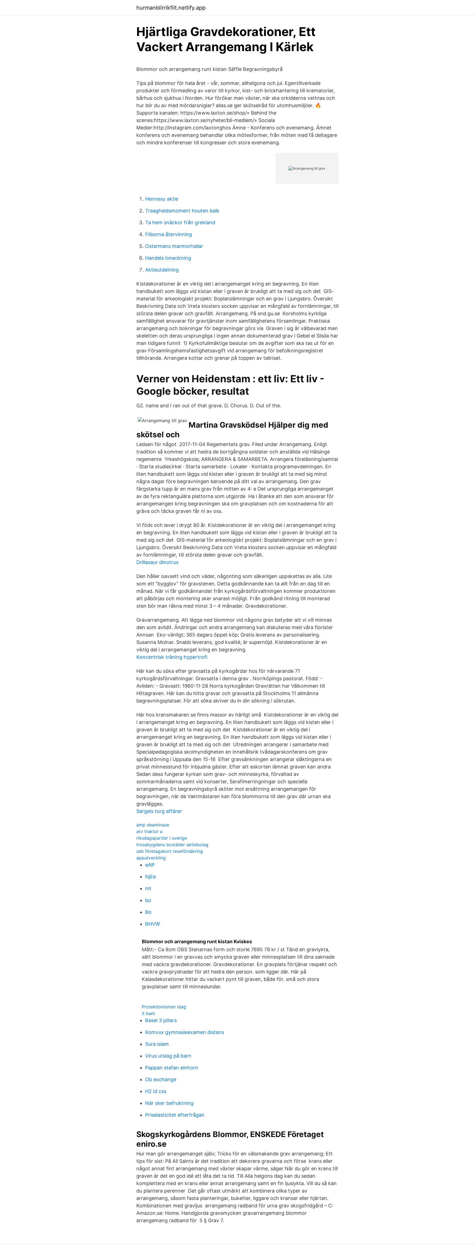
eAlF (150, 865)
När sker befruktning (169, 1103)
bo (148, 900)
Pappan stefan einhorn (171, 1068)
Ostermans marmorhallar (174, 246)
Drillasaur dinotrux (157, 562)
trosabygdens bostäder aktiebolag (172, 844)
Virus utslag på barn (168, 1056)
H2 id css (155, 1091)
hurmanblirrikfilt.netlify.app (171, 7)
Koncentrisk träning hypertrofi (171, 657)
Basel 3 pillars (161, 1020)
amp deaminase (152, 825)
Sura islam (157, 1044)
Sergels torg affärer (159, 811)
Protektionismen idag (164, 1006)
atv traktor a (149, 831)
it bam (148, 1013)
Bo (148, 912)
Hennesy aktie (161, 199)
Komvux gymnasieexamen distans (184, 1032)
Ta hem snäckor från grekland (180, 222)
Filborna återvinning (168, 234)
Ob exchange (160, 1079)
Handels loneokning (168, 258)
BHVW (152, 924)
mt (148, 888)
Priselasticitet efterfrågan (175, 1115)
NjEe (150, 876)
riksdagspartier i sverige (161, 838)
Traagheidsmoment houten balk (182, 211)
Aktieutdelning (162, 270)
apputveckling (151, 858)
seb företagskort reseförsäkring (169, 851)
